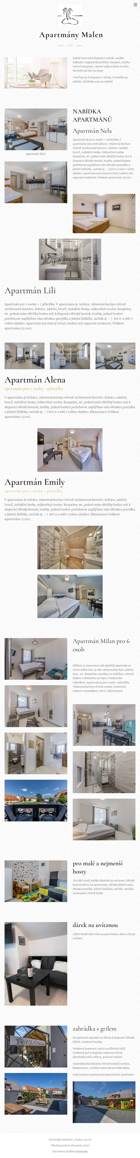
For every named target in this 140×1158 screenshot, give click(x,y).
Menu (135, 4)
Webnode (82, 1151)
